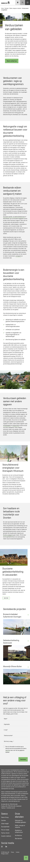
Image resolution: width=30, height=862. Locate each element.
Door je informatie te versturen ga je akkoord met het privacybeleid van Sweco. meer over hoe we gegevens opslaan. (16, 749)
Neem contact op (12, 61)
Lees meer (6, 598)
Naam (5, 718)
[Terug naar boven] (26, 858)
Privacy (12, 852)
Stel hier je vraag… (9, 741)
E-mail (6, 730)
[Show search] (22, 2)
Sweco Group (5, 817)
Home (2, 8)
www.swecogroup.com (14, 801)
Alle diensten (18, 838)
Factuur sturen (5, 833)
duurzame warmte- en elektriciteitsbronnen (14, 216)
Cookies (17, 852)
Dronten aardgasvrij (8, 535)
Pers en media (5, 830)
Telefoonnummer (8, 735)
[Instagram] (2, 847)
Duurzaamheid (5, 826)
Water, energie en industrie (15, 8)
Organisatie (7, 724)
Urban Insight (5, 823)
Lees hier (7, 750)
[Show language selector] (17, 2)
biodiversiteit (16, 425)
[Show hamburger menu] (27, 2)
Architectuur (18, 835)
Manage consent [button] (4, 853)
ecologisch (18, 256)
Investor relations (6, 836)
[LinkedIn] (7, 847)
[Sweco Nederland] (5, 2)
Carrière (3, 820)
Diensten (7, 8)
